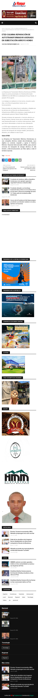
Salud (23, 597)
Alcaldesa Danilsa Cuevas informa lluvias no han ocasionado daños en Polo (22, 581)
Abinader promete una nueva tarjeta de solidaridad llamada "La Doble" (22, 549)
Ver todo (33, 608)
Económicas (13, 594)
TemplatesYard (18, 695)
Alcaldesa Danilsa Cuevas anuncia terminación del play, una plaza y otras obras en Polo (21, 572)
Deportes (5, 594)
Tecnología (30, 597)
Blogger (32, 695)
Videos (4, 600)
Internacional (29, 594)
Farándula (21, 594)
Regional (17, 597)
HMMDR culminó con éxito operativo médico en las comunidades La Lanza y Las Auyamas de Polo (22, 563)
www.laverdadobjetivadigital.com (10, 44)
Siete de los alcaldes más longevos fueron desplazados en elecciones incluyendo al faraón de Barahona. (21, 541)
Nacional (8, 28)
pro (10, 600)
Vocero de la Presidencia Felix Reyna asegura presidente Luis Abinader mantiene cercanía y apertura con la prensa (23, 202)
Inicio (3, 28)
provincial (15, 600)
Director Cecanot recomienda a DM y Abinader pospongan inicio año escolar (22, 532)
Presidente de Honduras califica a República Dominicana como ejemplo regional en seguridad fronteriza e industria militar (22, 181)
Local (4, 597)
